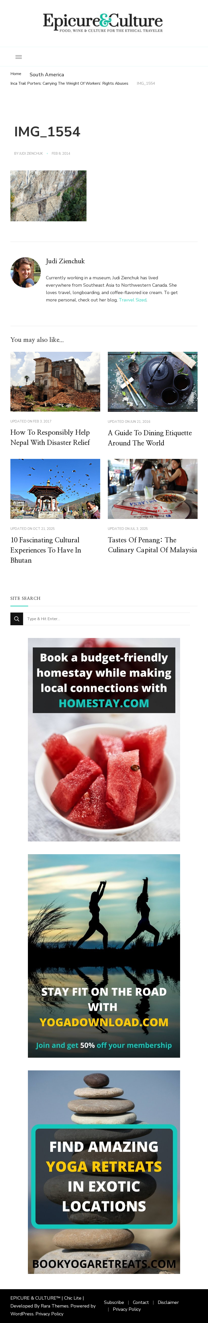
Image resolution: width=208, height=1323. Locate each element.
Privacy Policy (49, 1314)
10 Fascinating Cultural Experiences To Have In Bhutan (45, 550)
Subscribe (114, 1302)
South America (47, 74)
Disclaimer (168, 1302)
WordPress (21, 1314)
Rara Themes (54, 1306)
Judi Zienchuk (31, 153)
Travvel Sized (132, 300)
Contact (141, 1302)
